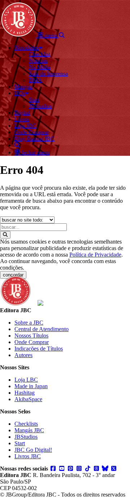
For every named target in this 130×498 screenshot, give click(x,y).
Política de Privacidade (95, 255)
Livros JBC (27, 456)
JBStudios (26, 437)
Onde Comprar (31, 342)
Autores (23, 355)
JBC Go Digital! (33, 450)
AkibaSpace (28, 399)
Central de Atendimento (41, 329)
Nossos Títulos (31, 335)
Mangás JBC (29, 430)
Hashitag (24, 393)
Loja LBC (26, 380)
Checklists (26, 424)
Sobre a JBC (28, 322)
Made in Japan (31, 386)
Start (19, 443)
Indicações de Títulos (38, 348)
